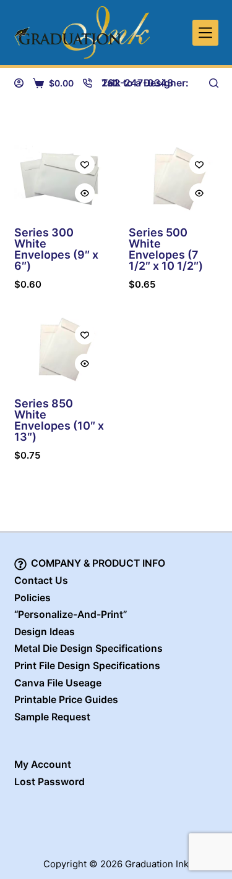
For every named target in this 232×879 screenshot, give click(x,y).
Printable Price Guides (66, 700)
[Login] (19, 83)
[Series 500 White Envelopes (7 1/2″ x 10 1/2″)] (173, 178)
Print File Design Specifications (87, 666)
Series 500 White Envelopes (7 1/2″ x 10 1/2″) (166, 249)
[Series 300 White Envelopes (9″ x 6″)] (59, 178)
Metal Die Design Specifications (88, 648)
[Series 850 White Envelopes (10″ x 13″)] (59, 349)
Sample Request (52, 717)
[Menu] (205, 33)
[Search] (213, 83)
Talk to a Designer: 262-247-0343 (145, 83)
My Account (42, 764)
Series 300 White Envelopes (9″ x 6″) (56, 249)
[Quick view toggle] (85, 193)
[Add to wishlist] (85, 164)
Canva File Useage (57, 683)
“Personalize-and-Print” (70, 614)
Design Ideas (44, 632)
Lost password (49, 782)
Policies (32, 598)
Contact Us (41, 580)
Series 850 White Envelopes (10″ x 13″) (59, 420)
